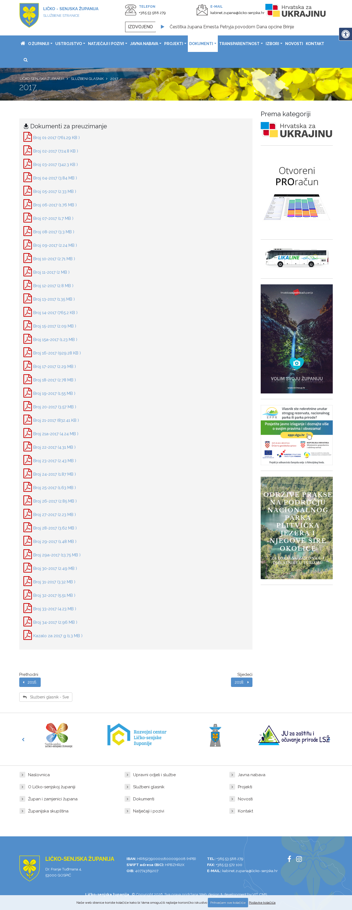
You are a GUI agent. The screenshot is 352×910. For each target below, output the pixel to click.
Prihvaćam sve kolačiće (228, 903)
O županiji (38, 43)
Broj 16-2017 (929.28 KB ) (57, 353)
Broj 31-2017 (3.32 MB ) (54, 581)
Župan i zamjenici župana (53, 799)
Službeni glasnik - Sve (48, 697)
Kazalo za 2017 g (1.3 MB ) (57, 635)
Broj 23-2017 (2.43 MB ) (54, 460)
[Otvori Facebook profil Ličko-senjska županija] (291, 860)
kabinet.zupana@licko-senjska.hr (237, 13)
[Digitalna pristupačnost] (345, 34)
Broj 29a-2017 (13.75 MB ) (57, 555)
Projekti (173, 43)
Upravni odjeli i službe (154, 774)
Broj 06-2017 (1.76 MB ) (55, 204)
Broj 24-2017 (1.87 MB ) (54, 474)
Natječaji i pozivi (106, 43)
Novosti (294, 43)
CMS (263, 894)
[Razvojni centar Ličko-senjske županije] (137, 735)
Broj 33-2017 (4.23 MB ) (54, 608)
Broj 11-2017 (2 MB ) (51, 272)
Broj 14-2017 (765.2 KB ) (55, 312)
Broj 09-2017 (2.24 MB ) (55, 245)
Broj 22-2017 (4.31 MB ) (54, 447)
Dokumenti (201, 43)
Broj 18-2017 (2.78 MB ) (54, 380)
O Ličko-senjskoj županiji (51, 786)
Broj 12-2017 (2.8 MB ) (53, 285)
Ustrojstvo (68, 43)
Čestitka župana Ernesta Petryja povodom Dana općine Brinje (232, 26)
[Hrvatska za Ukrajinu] (301, 11)
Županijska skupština (48, 811)
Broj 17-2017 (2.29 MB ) (54, 366)
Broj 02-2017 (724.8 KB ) (55, 151)
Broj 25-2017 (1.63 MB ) (54, 487)
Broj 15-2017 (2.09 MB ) (54, 326)
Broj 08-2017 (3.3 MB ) (53, 231)
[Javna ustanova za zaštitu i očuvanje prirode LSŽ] (294, 735)
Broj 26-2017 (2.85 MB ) (55, 501)
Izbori (272, 43)
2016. (30, 682)
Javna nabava (144, 43)
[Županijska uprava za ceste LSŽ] (215, 735)
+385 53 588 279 (152, 13)
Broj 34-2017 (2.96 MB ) (55, 622)
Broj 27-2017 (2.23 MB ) (54, 514)
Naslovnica (39, 774)
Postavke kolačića (262, 903)
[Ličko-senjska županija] (23, 43)
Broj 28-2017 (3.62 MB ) (55, 528)
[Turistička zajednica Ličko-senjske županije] (58, 735)
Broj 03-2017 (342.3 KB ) (55, 164)
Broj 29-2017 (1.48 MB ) (54, 541)
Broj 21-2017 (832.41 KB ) (56, 420)
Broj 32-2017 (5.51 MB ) (54, 595)
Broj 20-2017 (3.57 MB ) (54, 406)
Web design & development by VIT (228, 894)
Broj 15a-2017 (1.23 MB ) (55, 339)
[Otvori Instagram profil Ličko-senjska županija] (301, 860)
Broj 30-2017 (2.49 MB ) (55, 568)
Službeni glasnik (148, 786)
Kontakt (315, 43)
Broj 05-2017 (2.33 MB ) (54, 191)
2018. (241, 682)
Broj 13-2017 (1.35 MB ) (54, 299)
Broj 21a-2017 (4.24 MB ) (55, 433)
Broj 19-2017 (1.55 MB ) (54, 393)
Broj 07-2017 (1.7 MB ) (53, 218)
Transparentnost (239, 43)
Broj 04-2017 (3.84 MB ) (55, 178)
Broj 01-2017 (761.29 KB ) (56, 137)
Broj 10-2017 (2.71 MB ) (54, 258)
